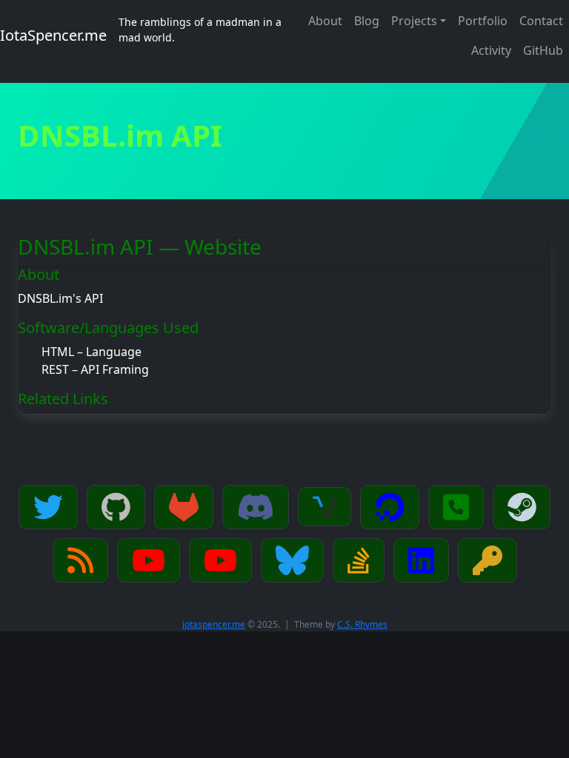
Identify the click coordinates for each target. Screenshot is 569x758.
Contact (541, 21)
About (325, 21)
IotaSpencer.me (53, 35)
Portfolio (483, 21)
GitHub (543, 50)
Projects (414, 21)
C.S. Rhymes (362, 624)
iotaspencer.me (213, 624)
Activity (491, 50)
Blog (366, 21)
